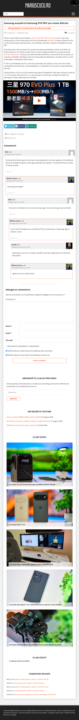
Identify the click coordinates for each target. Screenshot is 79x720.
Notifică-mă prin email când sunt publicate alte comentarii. (30, 351)
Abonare (13, 399)
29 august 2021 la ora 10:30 (18, 223)
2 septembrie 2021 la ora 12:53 (20, 247)
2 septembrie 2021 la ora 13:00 (21, 268)
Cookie (61, 713)
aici (5, 75)
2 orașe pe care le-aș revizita (19, 661)
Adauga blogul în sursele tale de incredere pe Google (29, 28)
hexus (27, 75)
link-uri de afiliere (42, 713)
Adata (52, 40)
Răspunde (9, 171)
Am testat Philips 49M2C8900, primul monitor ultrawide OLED (31, 565)
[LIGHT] (74, 2)
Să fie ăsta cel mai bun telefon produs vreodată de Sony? (28, 421)
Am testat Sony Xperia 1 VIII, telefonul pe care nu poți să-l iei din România (35, 605)
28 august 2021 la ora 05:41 (15, 181)
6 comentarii (71, 33)
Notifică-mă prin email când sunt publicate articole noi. (28, 355)
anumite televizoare (11, 54)
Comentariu (11, 299)
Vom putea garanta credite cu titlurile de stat (32, 679)
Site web (9, 340)
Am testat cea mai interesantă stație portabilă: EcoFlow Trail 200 (32, 484)
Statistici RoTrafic (69, 713)
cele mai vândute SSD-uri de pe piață (45, 38)
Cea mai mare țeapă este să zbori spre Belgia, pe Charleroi (36, 694)
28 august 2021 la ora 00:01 (13, 154)
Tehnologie (20, 134)
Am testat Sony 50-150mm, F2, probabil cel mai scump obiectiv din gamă (35, 645)
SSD (14, 138)
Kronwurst (10, 694)
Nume (9, 326)
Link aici (53, 119)
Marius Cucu (11, 679)
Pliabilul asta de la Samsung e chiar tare (22, 425)
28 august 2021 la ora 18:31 (16, 202)
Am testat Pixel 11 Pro (17, 525)
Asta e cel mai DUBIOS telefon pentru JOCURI (24, 417)
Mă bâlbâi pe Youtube (39, 411)
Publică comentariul (39, 360)
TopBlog (13, 715)
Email (9, 333)
